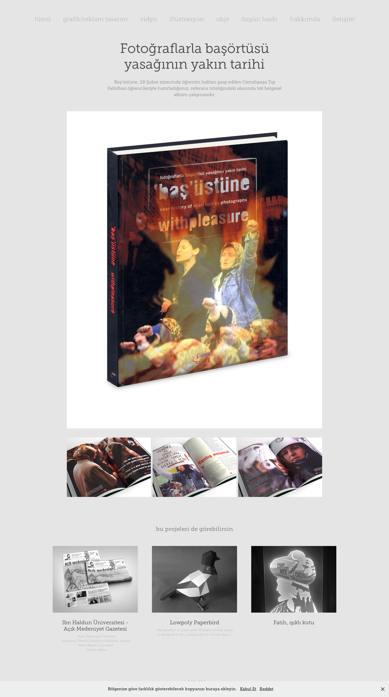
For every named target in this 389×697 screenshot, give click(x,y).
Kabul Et (248, 689)
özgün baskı (259, 19)
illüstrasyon (186, 19)
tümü (42, 19)
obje (222, 19)
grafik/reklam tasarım (95, 19)
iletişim (343, 19)
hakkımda (305, 19)
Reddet (266, 689)
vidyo (148, 19)
